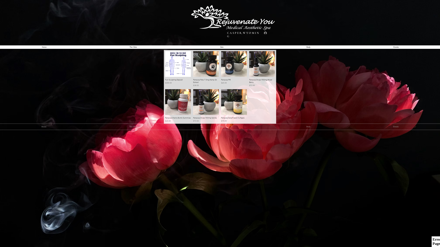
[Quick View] (178, 64)
